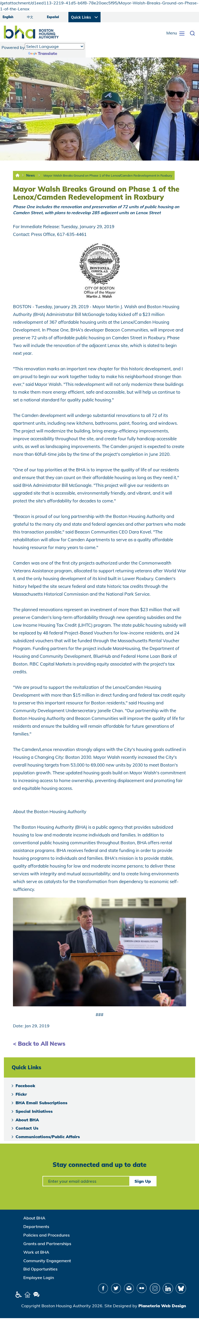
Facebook (25, 1085)
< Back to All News (39, 1043)
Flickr (21, 1094)
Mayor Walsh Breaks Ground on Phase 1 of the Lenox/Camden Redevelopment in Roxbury (108, 175)
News (30, 175)
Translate (47, 53)
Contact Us (27, 1128)
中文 (30, 17)
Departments (36, 1226)
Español (53, 17)
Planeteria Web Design (162, 1305)
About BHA (27, 1119)
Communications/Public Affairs (48, 1136)
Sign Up (142, 1181)
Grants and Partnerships (47, 1243)
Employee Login (38, 1277)
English (8, 17)
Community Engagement (47, 1260)
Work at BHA (36, 1252)
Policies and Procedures (46, 1235)
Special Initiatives (34, 1111)
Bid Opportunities (40, 1269)
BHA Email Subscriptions (41, 1102)
